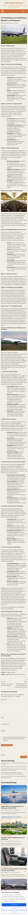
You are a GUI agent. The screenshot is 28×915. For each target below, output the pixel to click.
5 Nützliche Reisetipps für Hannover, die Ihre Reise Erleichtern (14, 766)
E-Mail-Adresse (5, 724)
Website (3, 730)
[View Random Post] (23, 11)
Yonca (16, 23)
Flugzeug (16, 674)
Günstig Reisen (14, 2)
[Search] (26, 11)
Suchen (3, 755)
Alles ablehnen (14, 912)
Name (3, 717)
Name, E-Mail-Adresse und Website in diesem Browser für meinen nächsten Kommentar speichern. (14, 739)
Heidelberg (22, 674)
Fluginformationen (10, 672)
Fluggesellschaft (9, 674)
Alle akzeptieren (14, 904)
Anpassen (14, 908)
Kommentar (4, 699)
